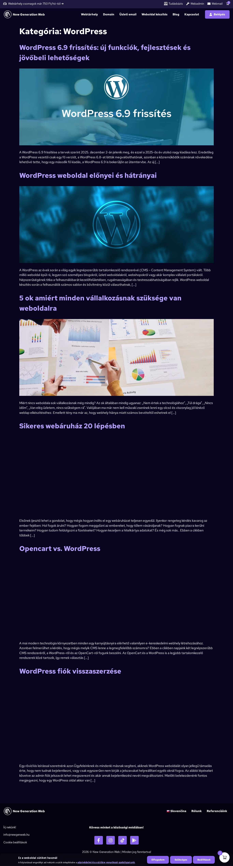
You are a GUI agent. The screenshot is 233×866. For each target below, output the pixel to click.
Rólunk (196, 811)
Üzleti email (127, 14)
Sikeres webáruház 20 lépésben (72, 425)
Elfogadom (158, 859)
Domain (108, 14)
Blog (176, 14)
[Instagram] (110, 840)
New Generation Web (29, 14)
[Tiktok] (122, 840)
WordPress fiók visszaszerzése (70, 671)
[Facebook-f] (98, 840)
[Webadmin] (187, 3)
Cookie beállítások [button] (15, 842)
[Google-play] (134, 840)
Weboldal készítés (155, 14)
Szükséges (181, 859)
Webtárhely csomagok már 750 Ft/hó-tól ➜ (36, 3)
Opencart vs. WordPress (59, 548)
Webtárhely (89, 14)
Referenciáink (217, 811)
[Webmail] (208, 3)
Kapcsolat (191, 14)
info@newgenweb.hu (16, 834)
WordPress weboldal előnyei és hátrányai (88, 175)
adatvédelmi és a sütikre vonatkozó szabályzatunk (106, 862)
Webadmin (197, 3)
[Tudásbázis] (165, 3)
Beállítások (204, 859)
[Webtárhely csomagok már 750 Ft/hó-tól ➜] (4, 3)
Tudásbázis (176, 3)
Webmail (217, 3)
